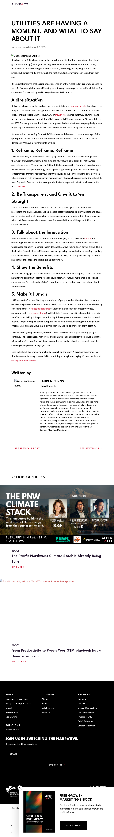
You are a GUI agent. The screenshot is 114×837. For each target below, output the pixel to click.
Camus (87, 238)
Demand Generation (87, 708)
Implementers (12, 730)
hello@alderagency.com (23, 360)
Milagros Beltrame (40, 308)
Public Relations (85, 721)
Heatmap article (77, 106)
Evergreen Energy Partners (18, 703)
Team (44, 703)
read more (17, 567)
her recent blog (38, 312)
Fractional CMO (85, 717)
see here (21, 186)
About (45, 699)
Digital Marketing (86, 712)
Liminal (9, 708)
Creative (82, 703)
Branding (82, 699)
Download (73, 826)
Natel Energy (12, 712)
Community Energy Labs (17, 699)
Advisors (46, 712)
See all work (11, 717)
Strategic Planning (86, 726)
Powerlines (60, 114)
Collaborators (48, 708)
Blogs (15, 550)
